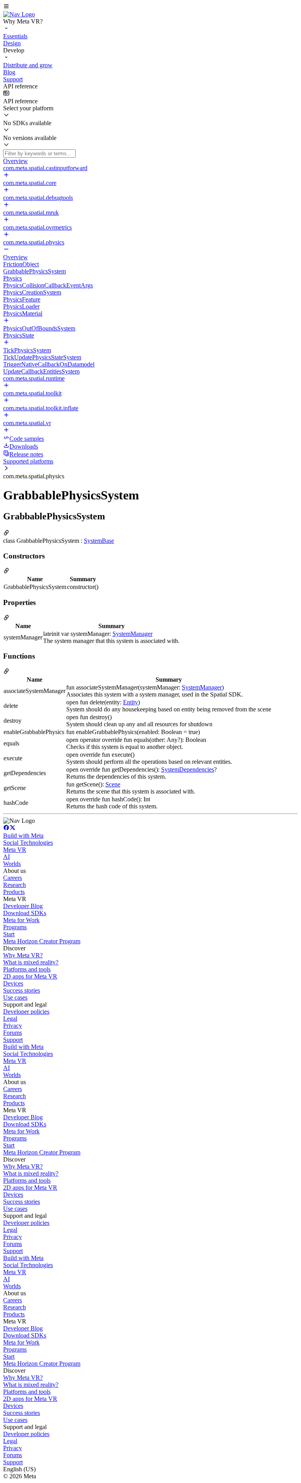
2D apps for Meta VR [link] (30, 976)
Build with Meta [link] (23, 835)
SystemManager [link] (132, 633)
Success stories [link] (21, 990)
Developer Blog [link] (23, 906)
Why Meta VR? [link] (23, 955)
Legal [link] (10, 1018)
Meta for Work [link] (21, 920)
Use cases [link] (15, 997)
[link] (19, 14)
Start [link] (9, 934)
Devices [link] (13, 983)
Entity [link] (130, 702)
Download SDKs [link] (24, 913)
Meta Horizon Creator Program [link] (41, 941)
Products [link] (14, 892)
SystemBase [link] (99, 540)
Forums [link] (12, 1032)
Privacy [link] (12, 1025)
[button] (150, 7)
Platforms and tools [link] (27, 969)
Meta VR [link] (14, 849)
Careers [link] (12, 877)
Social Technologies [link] (28, 842)
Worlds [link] (12, 863)
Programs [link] (15, 927)
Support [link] (13, 1039)
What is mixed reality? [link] (30, 962)
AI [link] (6, 856)
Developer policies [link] (26, 1011)
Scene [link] (112, 784)
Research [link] (14, 885)
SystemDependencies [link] (187, 769)
